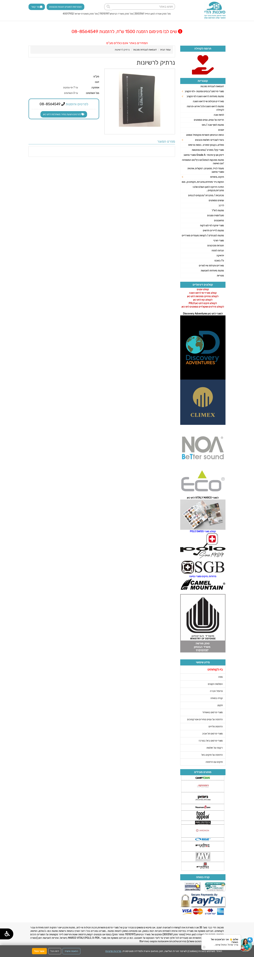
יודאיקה (220, 255)
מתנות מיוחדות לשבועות (212, 270)
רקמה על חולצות (214, 747)
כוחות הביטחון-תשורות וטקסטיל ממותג (205, 134)
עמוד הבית (165, 49)
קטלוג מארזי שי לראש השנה (203, 292)
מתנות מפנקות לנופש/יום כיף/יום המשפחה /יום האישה (203, 161)
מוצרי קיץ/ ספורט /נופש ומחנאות (208, 149)
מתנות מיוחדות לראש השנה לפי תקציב (205, 96)
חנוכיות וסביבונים (215, 245)
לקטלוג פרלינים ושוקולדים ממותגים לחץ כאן (203, 306)
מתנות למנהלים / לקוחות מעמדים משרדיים (203, 235)
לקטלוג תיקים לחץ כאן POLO (203, 303)
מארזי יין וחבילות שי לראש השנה (208, 101)
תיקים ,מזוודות (217, 176)
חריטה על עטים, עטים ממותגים (209, 119)
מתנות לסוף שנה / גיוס (213, 124)
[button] (245, 945)
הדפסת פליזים (216, 726)
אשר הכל (39, 951)
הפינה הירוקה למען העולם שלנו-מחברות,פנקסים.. (208, 188)
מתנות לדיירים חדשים (213, 230)
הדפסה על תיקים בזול (212, 754)
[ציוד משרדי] (214, 10)
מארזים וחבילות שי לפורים (211, 265)
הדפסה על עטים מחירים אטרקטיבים (205, 719)
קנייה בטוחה (216, 698)
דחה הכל (54, 951)
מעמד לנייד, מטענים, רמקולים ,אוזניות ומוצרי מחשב (205, 170)
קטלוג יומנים (203, 289)
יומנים (221, 129)
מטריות (220, 275)
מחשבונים (219, 220)
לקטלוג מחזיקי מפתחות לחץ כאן (202, 296)
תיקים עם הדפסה (214, 761)
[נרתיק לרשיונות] (139, 99)
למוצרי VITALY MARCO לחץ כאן (203, 497)
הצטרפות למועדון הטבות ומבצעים (65, 6)
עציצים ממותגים (216, 200)
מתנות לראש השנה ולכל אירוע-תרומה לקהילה (205, 108)
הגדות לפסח (218, 250)
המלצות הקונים (215, 684)
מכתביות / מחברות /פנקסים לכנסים (206, 195)
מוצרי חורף (218, 240)
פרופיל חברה (216, 691)
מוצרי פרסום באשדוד (212, 712)
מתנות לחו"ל (218, 210)
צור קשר (35, 6)
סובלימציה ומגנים (215, 215)
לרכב (221, 205)
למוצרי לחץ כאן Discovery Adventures (203, 313)
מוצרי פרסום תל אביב (212, 733)
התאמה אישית (71, 951)
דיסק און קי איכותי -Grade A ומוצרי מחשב (204, 154)
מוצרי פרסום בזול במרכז (211, 740)
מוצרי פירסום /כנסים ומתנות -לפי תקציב (204, 91)
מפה (220, 676)
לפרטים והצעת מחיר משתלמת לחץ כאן (62, 114)
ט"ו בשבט (219, 260)
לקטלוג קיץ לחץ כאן (202, 299)
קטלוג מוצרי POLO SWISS (203, 531)
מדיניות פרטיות (113, 951)
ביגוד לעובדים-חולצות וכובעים (209, 139)
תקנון (220, 705)
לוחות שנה (219, 114)
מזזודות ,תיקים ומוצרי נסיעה (202, 576)
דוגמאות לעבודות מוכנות (145, 49)
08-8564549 (50, 104)
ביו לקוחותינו (215, 669)
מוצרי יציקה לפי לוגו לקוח (212, 225)
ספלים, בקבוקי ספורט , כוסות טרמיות (206, 144)
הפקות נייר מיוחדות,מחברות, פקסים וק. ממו (203, 181)
